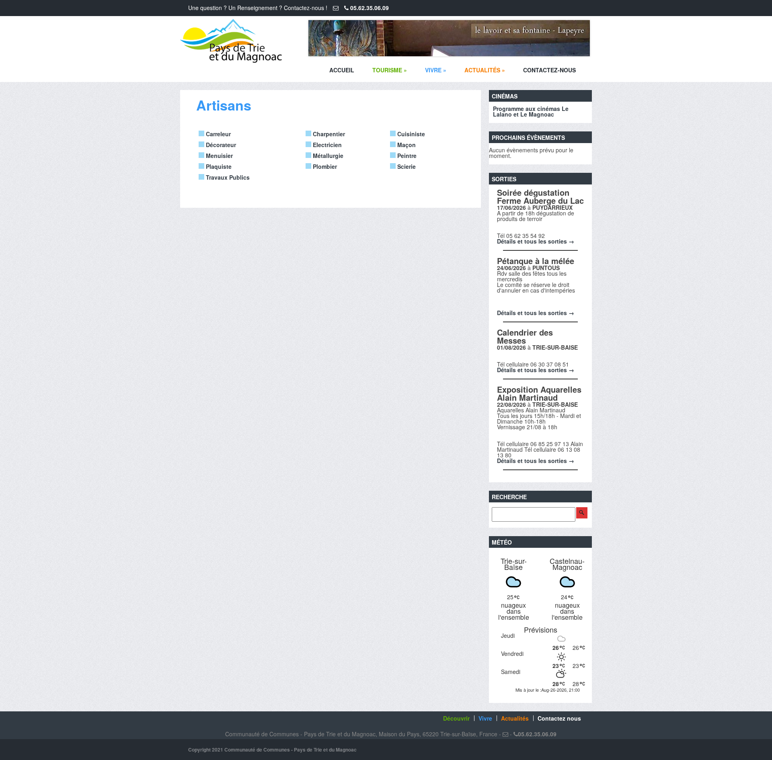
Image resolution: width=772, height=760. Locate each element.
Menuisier (218, 156)
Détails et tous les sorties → (535, 241)
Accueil (341, 70)
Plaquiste (218, 166)
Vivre (435, 70)
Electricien (326, 145)
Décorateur (220, 145)
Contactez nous (559, 718)
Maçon (406, 145)
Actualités (484, 70)
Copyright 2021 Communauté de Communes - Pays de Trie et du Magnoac (272, 749)
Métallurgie (327, 156)
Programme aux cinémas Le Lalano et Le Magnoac (531, 111)
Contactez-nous (549, 70)
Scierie (406, 166)
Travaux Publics (227, 177)
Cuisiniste (410, 134)
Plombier (324, 166)
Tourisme (389, 70)
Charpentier (328, 134)
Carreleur (217, 134)
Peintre (406, 156)
